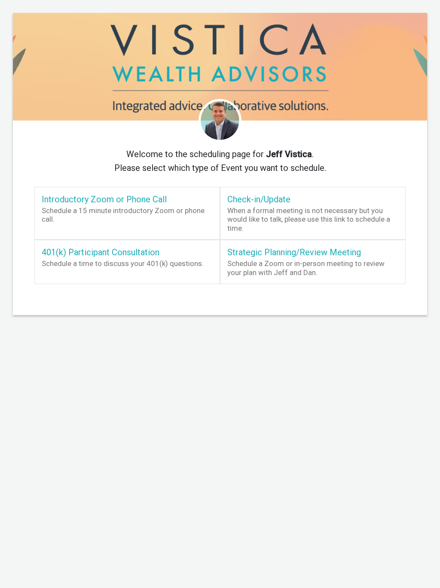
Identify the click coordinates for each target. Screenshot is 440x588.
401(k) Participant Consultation (100, 252)
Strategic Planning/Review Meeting (294, 252)
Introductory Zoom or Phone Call (104, 199)
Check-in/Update (258, 199)
